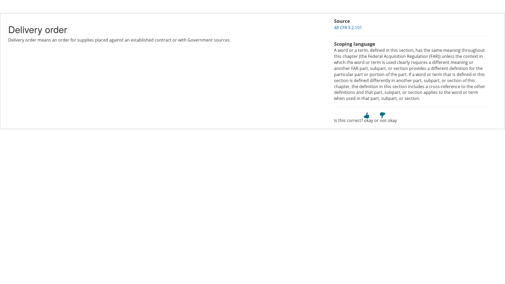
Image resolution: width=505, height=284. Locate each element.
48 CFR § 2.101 (348, 28)
